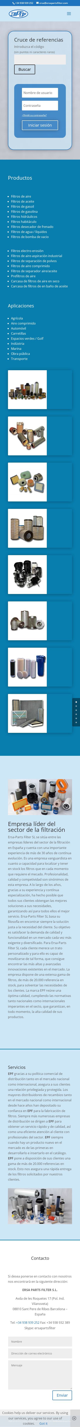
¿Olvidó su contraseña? (34, 115)
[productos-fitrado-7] (27, 732)
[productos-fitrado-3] (27, 546)
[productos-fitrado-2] (27, 500)
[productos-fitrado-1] (27, 454)
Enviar (62, 1395)
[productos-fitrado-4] (27, 593)
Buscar (24, 69)
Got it (43, 1423)
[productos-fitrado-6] (27, 685)
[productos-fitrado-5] (27, 639)
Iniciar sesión (40, 125)
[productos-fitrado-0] (27, 408)
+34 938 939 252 (27, 1322)
